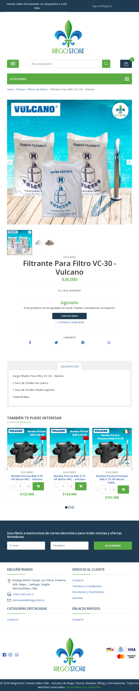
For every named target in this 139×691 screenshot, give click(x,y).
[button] (66, 507)
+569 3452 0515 (22, 594)
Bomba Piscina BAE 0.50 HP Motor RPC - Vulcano (27, 477)
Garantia (77, 598)
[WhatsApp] (16, 655)
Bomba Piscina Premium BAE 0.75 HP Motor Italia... (112, 479)
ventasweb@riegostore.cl (28, 600)
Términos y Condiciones (87, 586)
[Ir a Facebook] (4, 655)
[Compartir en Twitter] (56, 343)
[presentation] (9, 162)
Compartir (70, 337)
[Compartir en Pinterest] (82, 343)
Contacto (77, 580)
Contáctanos (69, 316)
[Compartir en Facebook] (30, 343)
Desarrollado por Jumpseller (83, 687)
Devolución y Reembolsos (88, 592)
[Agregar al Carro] (38, 486)
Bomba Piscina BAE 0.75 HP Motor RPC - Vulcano (69, 477)
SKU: (60, 290)
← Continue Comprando (69, 322)
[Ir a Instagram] (10, 655)
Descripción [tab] (70, 366)
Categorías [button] (18, 79)
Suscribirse (113, 545)
